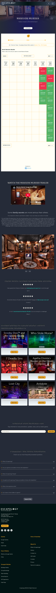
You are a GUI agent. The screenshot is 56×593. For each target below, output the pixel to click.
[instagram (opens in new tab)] (2, 530)
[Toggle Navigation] (52, 3)
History (32, 550)
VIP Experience (4, 579)
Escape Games (4, 539)
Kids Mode (3, 545)
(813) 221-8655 (5, 515)
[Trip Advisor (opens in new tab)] (11, 530)
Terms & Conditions (35, 565)
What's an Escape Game (7, 554)
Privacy (32, 562)
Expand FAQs (28, 499)
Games (3, 536)
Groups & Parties (6, 564)
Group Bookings (5, 570)
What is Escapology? (36, 547)
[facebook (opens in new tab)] (8, 530)
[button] (26, 271)
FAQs (2, 557)
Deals (2, 542)
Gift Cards (33, 556)
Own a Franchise (35, 536)
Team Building (4, 573)
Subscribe (51, 431)
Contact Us (33, 553)
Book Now (14, 352)
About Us (33, 544)
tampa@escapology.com (7, 516)
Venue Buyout (4, 576)
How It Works (5, 551)
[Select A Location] (48, 3)
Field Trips (3, 582)
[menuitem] (14, 542)
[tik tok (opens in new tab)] (5, 530)
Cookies (33, 559)
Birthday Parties (5, 567)
